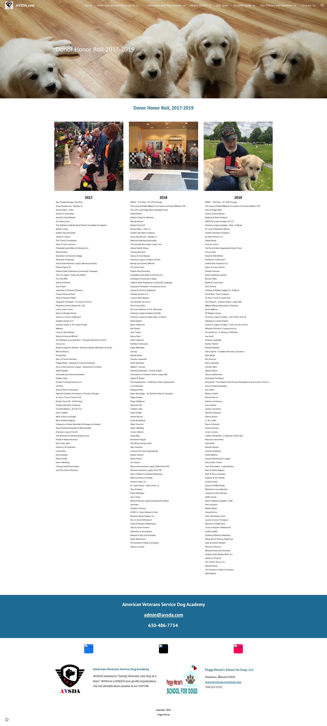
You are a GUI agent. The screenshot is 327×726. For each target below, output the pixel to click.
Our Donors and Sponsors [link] (276, 5)
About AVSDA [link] (199, 5)
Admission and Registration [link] (164, 5)
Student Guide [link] (242, 5)
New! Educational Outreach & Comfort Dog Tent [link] (119, 5)
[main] (126, 49)
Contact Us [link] (308, 5)
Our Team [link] (222, 5)
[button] (322, 5)
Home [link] (88, 5)
